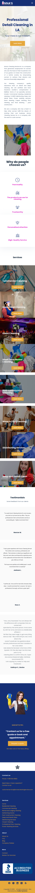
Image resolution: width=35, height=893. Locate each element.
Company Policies (8, 843)
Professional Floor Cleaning (11, 824)
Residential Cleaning (9, 806)
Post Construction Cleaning (11, 815)
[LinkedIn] (17, 883)
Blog (3, 841)
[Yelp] (26, 883)
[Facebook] (9, 883)
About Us (5, 836)
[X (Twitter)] (22, 883)
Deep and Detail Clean (9, 817)
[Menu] (32, 3)
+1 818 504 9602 (12, 779)
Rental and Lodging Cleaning (11, 811)
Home (4, 804)
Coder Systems (22, 891)
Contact (5, 853)
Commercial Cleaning (9, 808)
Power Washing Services (10, 826)
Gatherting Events (8, 813)
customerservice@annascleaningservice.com (17, 790)
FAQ (3, 839)
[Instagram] (13, 883)
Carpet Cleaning (7, 822)
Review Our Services (9, 855)
